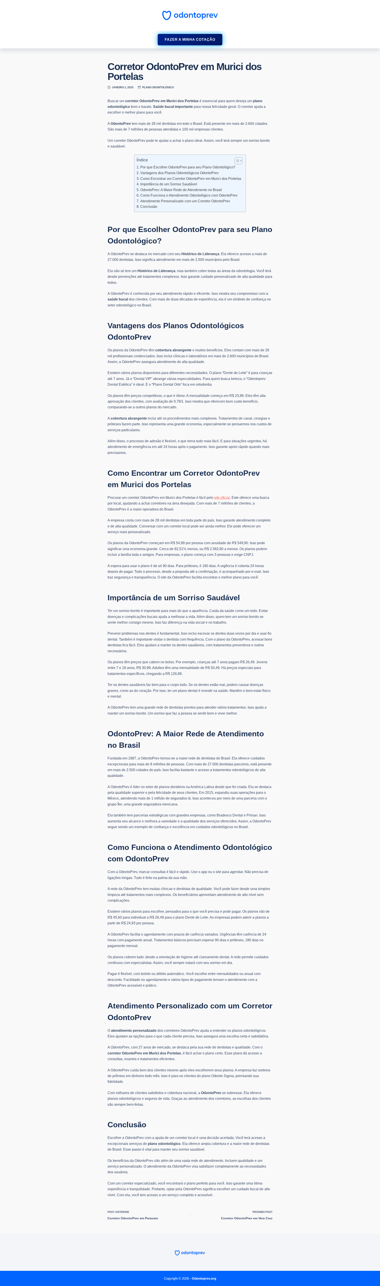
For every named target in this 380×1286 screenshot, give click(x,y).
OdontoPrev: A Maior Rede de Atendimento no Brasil (181, 190)
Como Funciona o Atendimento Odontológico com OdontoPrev (188, 195)
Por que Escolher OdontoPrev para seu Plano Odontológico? (187, 167)
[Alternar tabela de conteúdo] (236, 160)
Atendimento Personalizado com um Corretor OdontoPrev (185, 201)
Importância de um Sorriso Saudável (168, 184)
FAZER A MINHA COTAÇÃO (190, 39)
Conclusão (148, 206)
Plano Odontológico (158, 87)
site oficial (222, 497)
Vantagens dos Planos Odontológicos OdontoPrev (179, 173)
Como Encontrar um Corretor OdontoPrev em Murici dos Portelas (190, 179)
